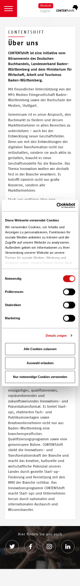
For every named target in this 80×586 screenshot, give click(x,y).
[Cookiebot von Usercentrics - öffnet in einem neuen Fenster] (57, 205)
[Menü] (8, 8)
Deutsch (45, 5)
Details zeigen (56, 335)
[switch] (69, 292)
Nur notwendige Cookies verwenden (40, 377)
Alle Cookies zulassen (40, 349)
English (45, 11)
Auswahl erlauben (40, 363)
